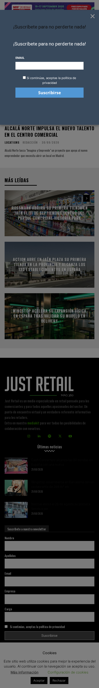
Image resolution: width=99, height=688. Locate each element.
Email (19, 58)
